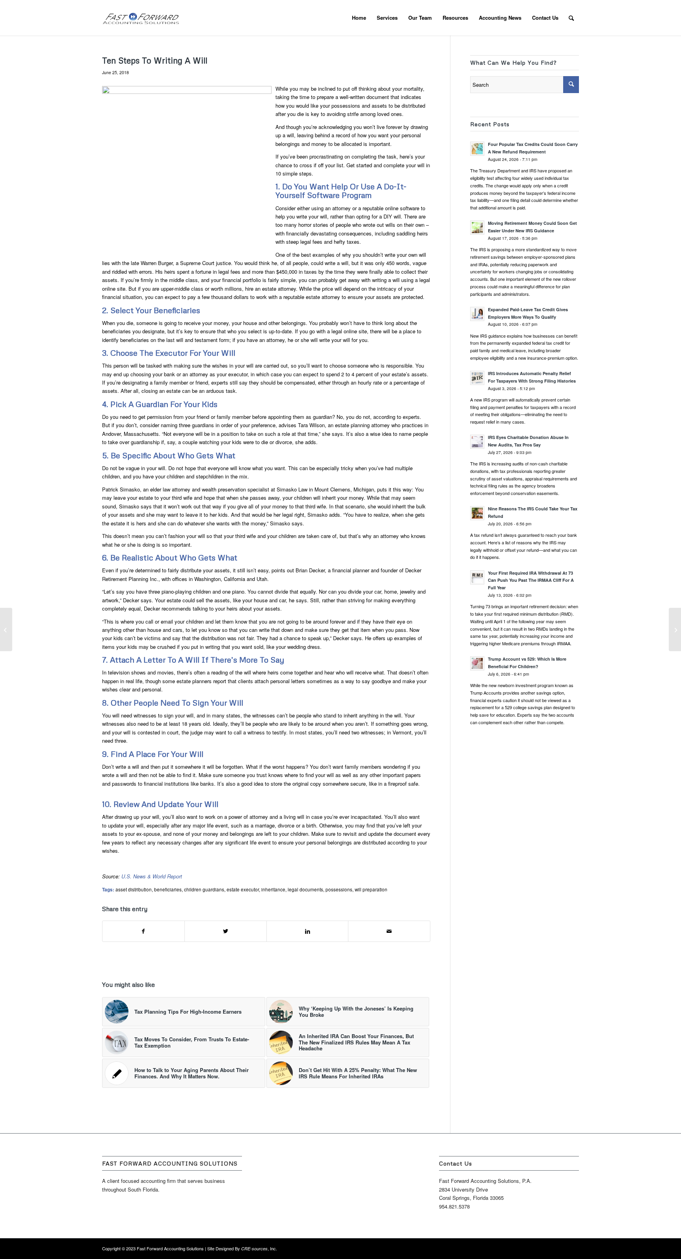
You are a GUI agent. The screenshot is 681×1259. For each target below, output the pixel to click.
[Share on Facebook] (143, 931)
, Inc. (259, 1248)
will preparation (371, 889)
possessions (339, 889)
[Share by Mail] (389, 931)
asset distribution (133, 889)
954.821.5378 (454, 1206)
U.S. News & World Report (151, 876)
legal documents (305, 889)
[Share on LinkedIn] (307, 931)
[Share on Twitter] (225, 931)
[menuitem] (359, 17)
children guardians (204, 889)
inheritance (273, 889)
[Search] (571, 17)
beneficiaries (168, 889)
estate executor (243, 889)
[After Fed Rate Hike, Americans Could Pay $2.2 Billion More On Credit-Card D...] (6, 629)
